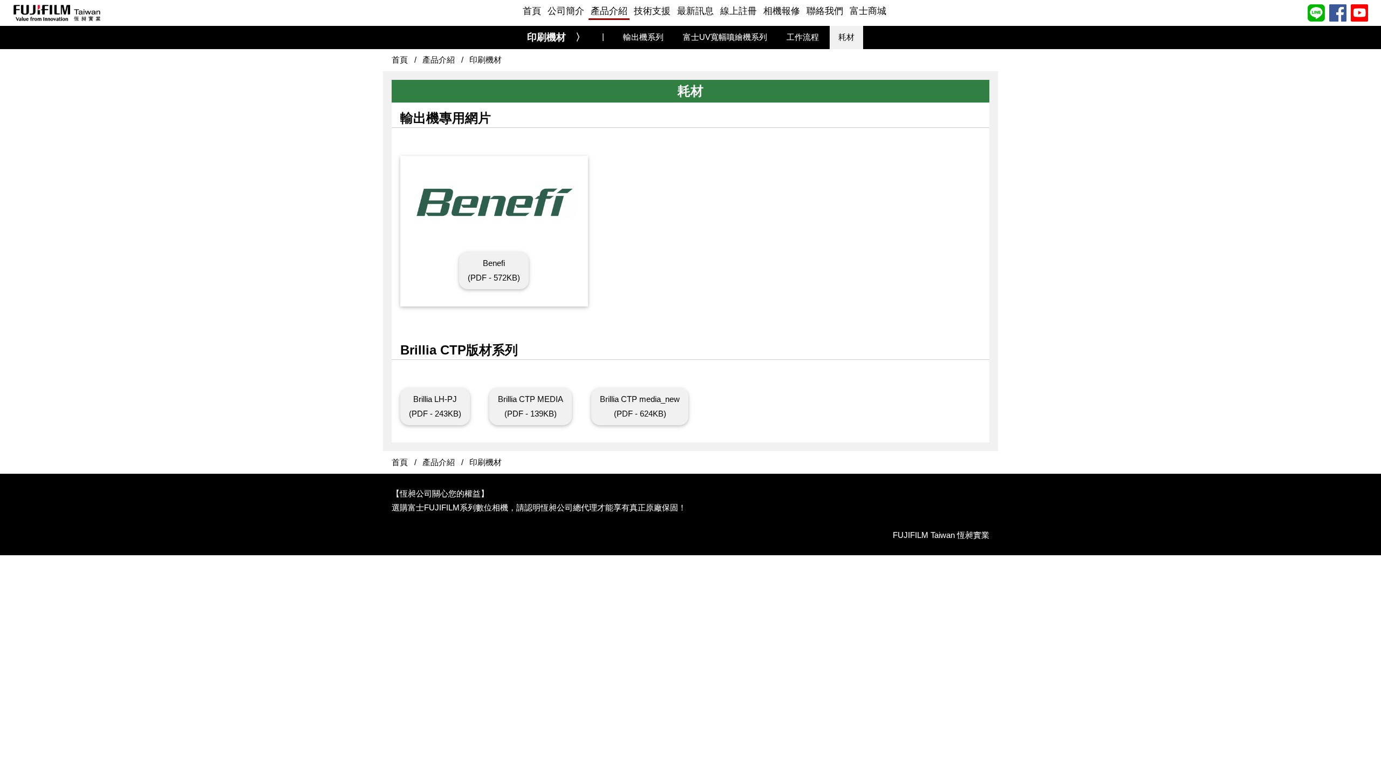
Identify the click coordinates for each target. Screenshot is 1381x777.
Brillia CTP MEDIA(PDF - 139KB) (530, 406)
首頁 (532, 11)
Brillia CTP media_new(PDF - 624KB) (640, 406)
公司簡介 (566, 11)
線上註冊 (738, 11)
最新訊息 (695, 11)
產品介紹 (609, 11)
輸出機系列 (643, 37)
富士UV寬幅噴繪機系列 (725, 37)
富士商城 (868, 11)
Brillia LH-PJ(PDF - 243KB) (435, 406)
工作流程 (803, 37)
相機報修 (781, 11)
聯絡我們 (824, 11)
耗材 (846, 37)
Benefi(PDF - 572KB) (494, 270)
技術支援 (652, 11)
